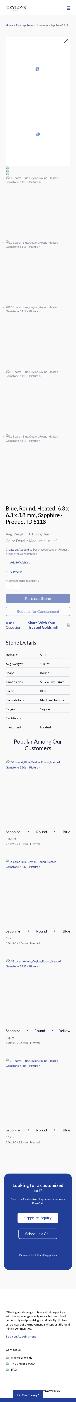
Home (9, 25)
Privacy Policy (51, 1390)
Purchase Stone (38, 598)
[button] (18, 562)
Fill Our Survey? (28, 1395)
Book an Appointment (21, 1336)
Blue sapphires (24, 25)
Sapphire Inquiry (37, 1217)
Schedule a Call (38, 1233)
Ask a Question (13, 625)
